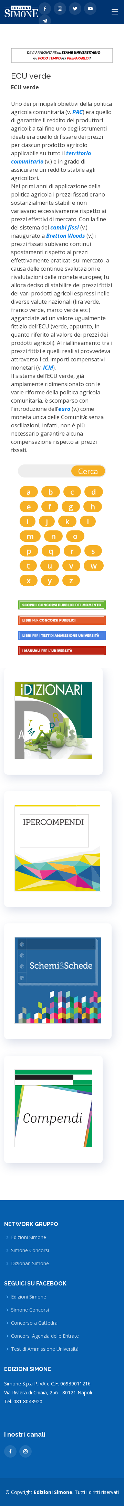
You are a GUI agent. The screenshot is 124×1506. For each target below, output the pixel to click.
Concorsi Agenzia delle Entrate (45, 1336)
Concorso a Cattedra (34, 1322)
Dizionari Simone (30, 1263)
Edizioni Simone (28, 1237)
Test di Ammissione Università (45, 1349)
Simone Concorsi (30, 1250)
